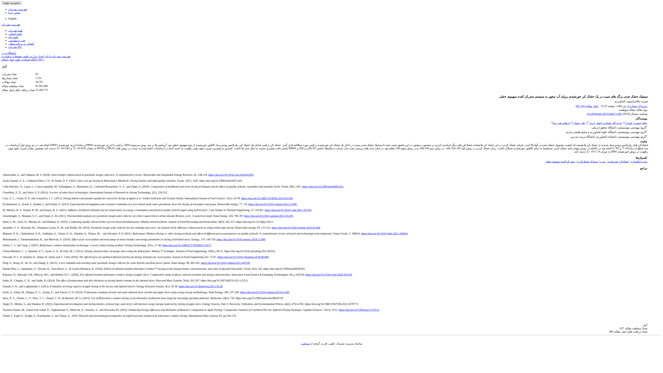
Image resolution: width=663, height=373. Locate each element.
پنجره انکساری (639, 161)
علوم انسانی (15, 33)
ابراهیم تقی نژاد (561, 123)
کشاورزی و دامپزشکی (21, 43)
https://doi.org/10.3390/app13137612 (359, 309)
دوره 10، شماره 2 (637, 106)
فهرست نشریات (17, 9)
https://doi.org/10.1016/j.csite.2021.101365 (288, 210)
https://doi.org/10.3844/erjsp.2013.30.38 (200, 286)
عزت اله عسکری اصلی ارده (605, 123)
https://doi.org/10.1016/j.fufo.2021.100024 (384, 233)
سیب (603, 161)
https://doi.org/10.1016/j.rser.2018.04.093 (230, 174)
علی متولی (579, 123)
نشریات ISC (15, 47)
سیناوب (305, 343)
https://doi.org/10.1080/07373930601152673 (186, 245)
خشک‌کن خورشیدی (618, 161)
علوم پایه (13, 37)
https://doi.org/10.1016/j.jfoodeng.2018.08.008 (243, 257)
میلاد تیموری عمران (636, 123)
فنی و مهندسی (16, 40)
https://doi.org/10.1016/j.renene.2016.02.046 (296, 227)
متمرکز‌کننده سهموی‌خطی (560, 161)
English (12, 18)
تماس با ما (14, 12)
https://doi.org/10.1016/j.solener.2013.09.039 (225, 262)
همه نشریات (15, 30)
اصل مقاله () (587, 106)
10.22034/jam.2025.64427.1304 (604, 113)
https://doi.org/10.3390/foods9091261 (322, 186)
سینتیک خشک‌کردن (587, 161)
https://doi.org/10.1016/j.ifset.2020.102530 (328, 274)
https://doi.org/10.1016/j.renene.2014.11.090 (272, 204)
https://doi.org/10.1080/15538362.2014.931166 (267, 198)
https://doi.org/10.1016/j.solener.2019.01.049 (264, 292)
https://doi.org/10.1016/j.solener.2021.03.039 (268, 215)
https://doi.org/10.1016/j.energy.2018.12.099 (241, 239)
